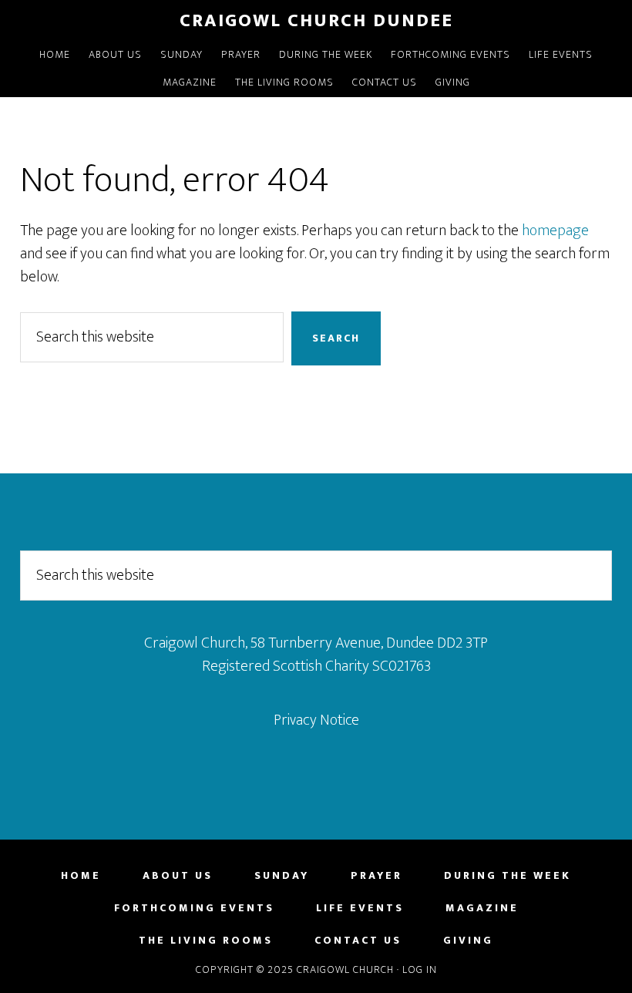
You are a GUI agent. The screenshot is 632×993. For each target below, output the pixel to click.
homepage (555, 230)
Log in (419, 969)
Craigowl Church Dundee (316, 20)
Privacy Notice (316, 720)
